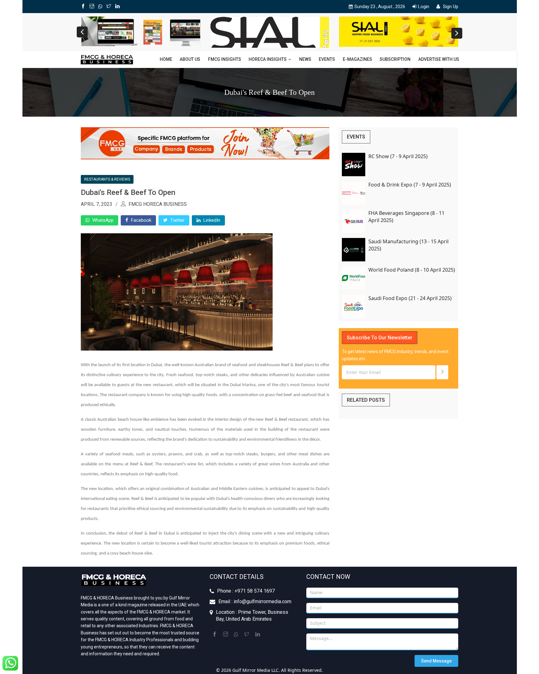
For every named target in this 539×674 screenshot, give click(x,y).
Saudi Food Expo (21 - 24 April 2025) (410, 298)
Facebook (140, 220)
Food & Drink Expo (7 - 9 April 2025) (409, 184)
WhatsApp (102, 220)
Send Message (436, 660)
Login (423, 6)
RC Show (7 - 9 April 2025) (398, 156)
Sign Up (450, 6)
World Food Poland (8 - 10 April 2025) (411, 269)
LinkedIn (211, 220)
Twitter (177, 220)
